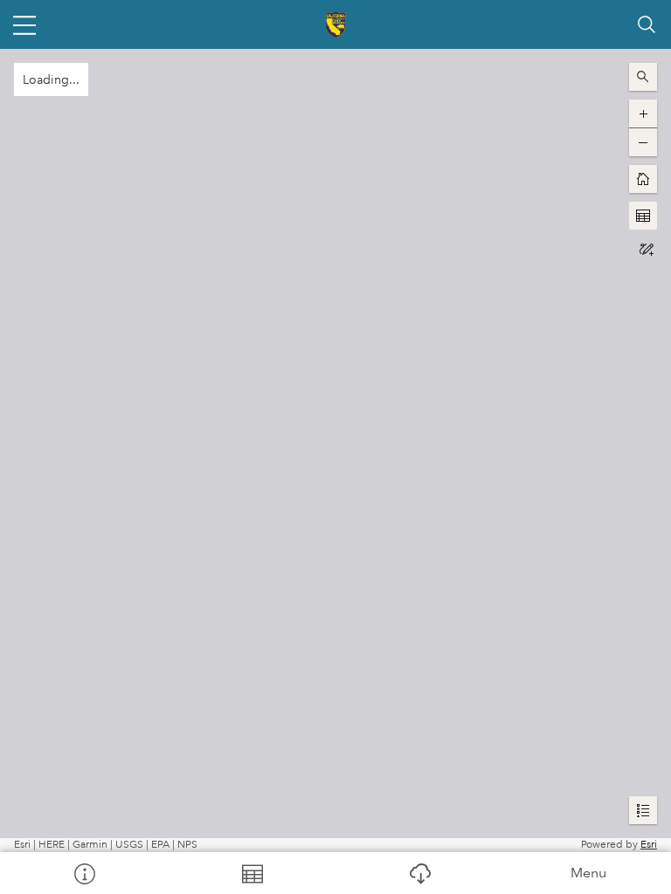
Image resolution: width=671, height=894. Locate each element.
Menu (588, 872)
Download (419, 873)
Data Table (252, 873)
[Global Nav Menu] (24, 24)
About (84, 873)
